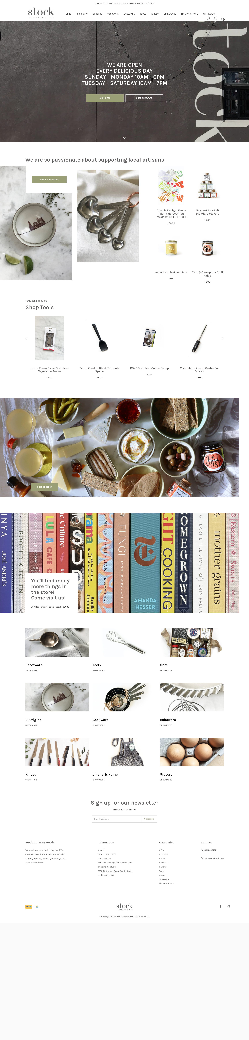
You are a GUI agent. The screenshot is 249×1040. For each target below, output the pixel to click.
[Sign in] (208, 18)
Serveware (170, 14)
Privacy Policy (104, 858)
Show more (31, 670)
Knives (155, 14)
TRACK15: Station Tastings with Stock (115, 871)
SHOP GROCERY (44, 487)
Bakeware (129, 14)
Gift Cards (209, 14)
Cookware (113, 14)
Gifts (68, 14)
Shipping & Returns (107, 867)
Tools (143, 14)
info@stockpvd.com (214, 858)
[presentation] (26, 338)
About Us (102, 850)
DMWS (140, 916)
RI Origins (82, 14)
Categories (166, 842)
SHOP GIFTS (104, 98)
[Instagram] (229, 906)
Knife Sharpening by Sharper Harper (115, 862)
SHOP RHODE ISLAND (49, 179)
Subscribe (149, 819)
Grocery (97, 14)
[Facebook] (220, 906)
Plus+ (147, 916)
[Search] (215, 18)
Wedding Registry (106, 875)
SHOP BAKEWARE (144, 98)
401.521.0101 (210, 850)
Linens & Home (189, 14)
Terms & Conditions (107, 854)
